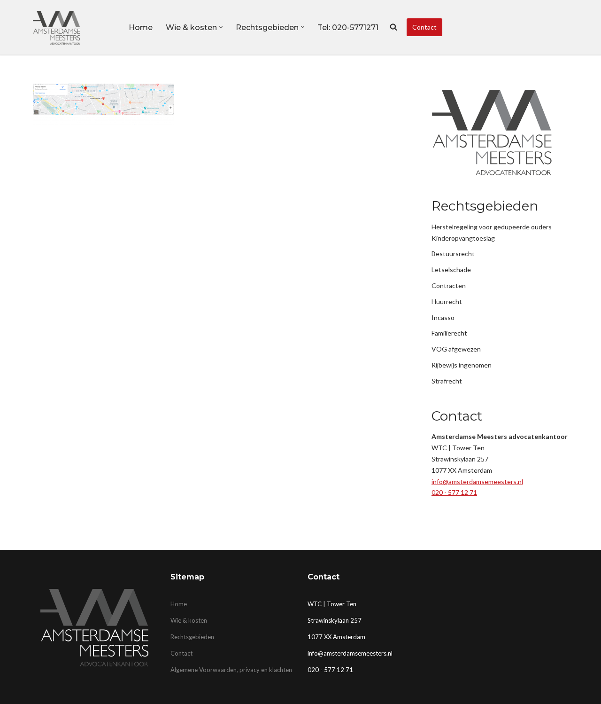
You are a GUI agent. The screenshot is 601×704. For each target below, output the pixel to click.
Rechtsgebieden (192, 637)
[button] (221, 27)
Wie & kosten (188, 620)
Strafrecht (446, 381)
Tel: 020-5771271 (347, 27)
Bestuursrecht (453, 254)
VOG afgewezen (456, 349)
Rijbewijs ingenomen (461, 365)
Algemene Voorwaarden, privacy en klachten (231, 669)
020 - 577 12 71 (454, 492)
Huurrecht (446, 301)
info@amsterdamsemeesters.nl (477, 481)
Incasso (443, 317)
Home (141, 27)
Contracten (448, 285)
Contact (424, 27)
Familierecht (449, 333)
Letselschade (451, 270)
